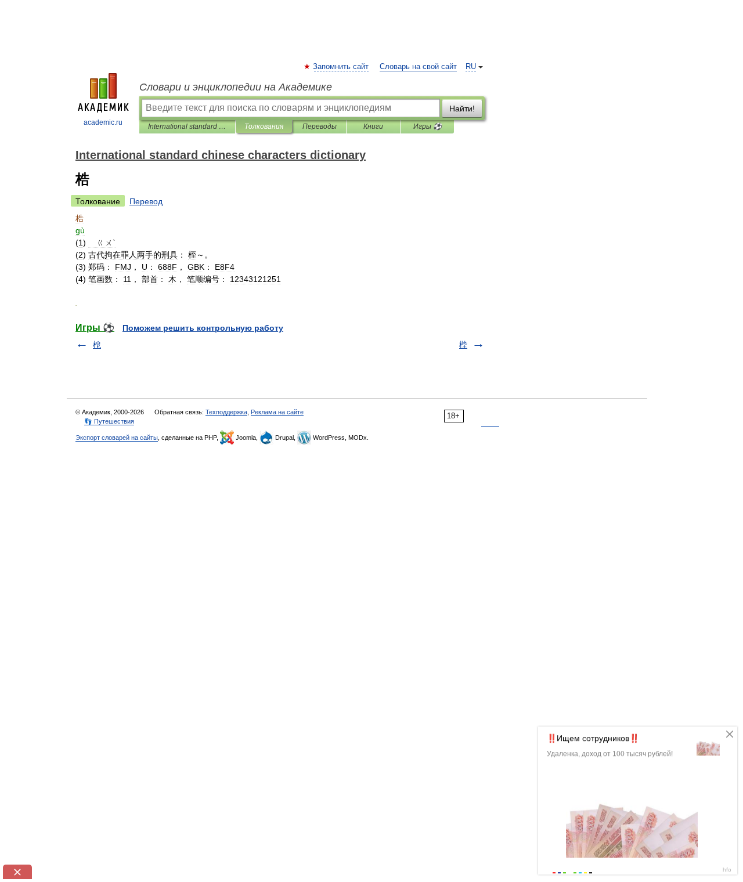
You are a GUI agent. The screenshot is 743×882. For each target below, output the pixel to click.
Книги (373, 126)
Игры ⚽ (427, 126)
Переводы (319, 126)
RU (471, 67)
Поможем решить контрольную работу (202, 327)
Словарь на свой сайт (418, 67)
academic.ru (103, 122)
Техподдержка (226, 412)
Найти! (462, 108)
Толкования (263, 126)
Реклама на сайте (277, 412)
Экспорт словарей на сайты (116, 437)
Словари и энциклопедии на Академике (235, 87)
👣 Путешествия (109, 421)
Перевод (146, 201)
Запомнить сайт (341, 67)
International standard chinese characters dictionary (187, 126)
